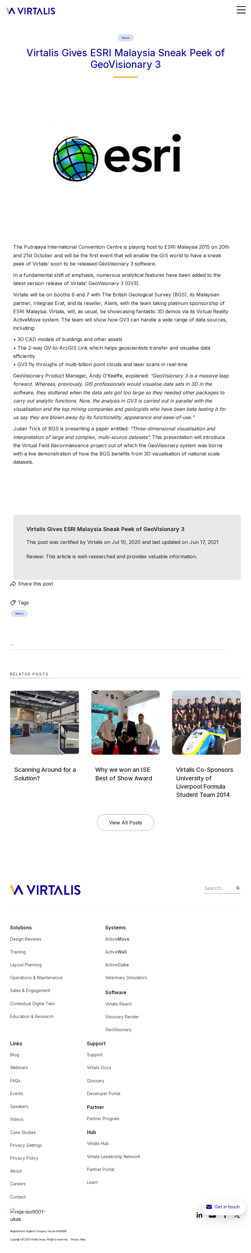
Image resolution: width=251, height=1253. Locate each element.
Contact (18, 1197)
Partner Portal (100, 1169)
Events (16, 1093)
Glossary (95, 1080)
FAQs (15, 1080)
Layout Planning (26, 964)
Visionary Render (122, 1016)
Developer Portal (103, 1093)
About (16, 1171)
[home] (30, 10)
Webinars (19, 1067)
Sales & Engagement (30, 990)
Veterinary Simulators (126, 977)
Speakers (19, 1106)
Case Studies (23, 1132)
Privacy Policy (24, 1158)
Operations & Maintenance (36, 977)
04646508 (61, 1231)
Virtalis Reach (118, 1004)
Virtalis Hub (98, 1143)
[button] (241, 10)
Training (18, 952)
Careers (18, 1183)
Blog (14, 1054)
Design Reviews (25, 939)
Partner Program (103, 1118)
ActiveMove (27, 320)
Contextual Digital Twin (32, 1003)
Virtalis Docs (99, 1067)
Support (95, 1054)
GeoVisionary (118, 1029)
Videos (17, 1119)
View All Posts (125, 823)
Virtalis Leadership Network (113, 1156)
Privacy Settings (26, 1145)
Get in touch (227, 1206)
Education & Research (32, 1016)
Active (117, 939)
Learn (92, 1182)
